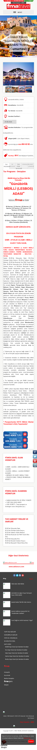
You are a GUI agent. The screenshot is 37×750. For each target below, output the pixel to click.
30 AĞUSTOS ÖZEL (9, 641)
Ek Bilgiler (12, 165)
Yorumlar (25, 164)
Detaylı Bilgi (27, 738)
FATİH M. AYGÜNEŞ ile (10, 638)
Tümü (31, 579)
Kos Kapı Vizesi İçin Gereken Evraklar (16, 650)
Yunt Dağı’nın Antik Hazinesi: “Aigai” (22, 620)
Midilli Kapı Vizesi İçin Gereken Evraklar (17, 647)
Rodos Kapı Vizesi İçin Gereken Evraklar (17, 659)
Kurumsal (7, 675)
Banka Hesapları (9, 678)
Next (33, 556)
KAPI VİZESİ (7, 644)
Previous (31, 556)
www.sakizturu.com (16, 566)
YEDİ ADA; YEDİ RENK (17, 584)
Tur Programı (6, 165)
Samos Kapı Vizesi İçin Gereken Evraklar (17, 656)
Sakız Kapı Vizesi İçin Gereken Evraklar (16, 653)
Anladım (31, 741)
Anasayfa (7, 672)
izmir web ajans (30, 747)
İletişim (6, 685)
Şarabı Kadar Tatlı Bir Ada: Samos (21, 602)
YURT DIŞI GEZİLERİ (10, 632)
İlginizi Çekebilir (31, 165)
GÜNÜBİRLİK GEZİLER (10, 635)
